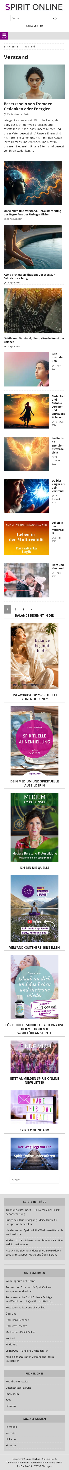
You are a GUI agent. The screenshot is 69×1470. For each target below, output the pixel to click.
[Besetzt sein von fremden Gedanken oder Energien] (34, 82)
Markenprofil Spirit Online (20, 1332)
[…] (33, 150)
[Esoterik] (26, 454)
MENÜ (4, 37)
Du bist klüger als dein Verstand (58, 486)
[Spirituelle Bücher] (26, 538)
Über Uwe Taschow (16, 1326)
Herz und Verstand (58, 566)
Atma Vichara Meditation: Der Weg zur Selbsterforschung (29, 276)
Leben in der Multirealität (58, 528)
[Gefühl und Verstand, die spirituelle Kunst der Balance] (33, 310)
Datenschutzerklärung (18, 1387)
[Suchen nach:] (34, 1180)
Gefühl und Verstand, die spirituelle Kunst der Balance (34, 340)
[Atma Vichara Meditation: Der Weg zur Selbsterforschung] (33, 247)
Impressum (12, 1394)
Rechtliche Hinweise (17, 1381)
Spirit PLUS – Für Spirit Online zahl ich (27, 1350)
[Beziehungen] (26, 580)
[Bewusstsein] (26, 369)
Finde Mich (12, 1344)
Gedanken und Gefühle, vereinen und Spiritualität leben (58, 406)
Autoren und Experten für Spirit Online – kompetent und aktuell (29, 1289)
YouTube (11, 1433)
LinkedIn (11, 1439)
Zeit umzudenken (58, 357)
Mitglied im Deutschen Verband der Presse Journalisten (30, 1358)
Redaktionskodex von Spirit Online (25, 1307)
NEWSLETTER (34, 25)
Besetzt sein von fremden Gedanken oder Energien (28, 106)
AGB (8, 1400)
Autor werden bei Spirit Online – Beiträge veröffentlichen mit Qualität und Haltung (29, 1299)
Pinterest (11, 1445)
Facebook (11, 1427)
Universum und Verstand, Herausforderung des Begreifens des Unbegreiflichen (32, 212)
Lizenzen (11, 1406)
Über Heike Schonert (17, 1320)
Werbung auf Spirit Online (20, 1281)
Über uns (11, 1313)
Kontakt (10, 1338)
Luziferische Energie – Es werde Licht (58, 445)
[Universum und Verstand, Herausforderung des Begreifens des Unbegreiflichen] (33, 183)
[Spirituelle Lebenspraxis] (26, 496)
